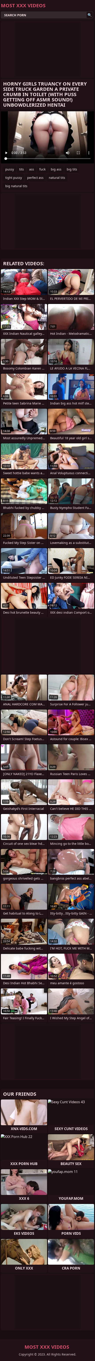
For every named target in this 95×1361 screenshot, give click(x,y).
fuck (42, 169)
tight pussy (13, 178)
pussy (9, 169)
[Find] (90, 15)
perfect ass (35, 178)
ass (31, 169)
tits (21, 169)
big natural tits (16, 186)
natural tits (57, 178)
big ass (56, 169)
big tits (72, 169)
